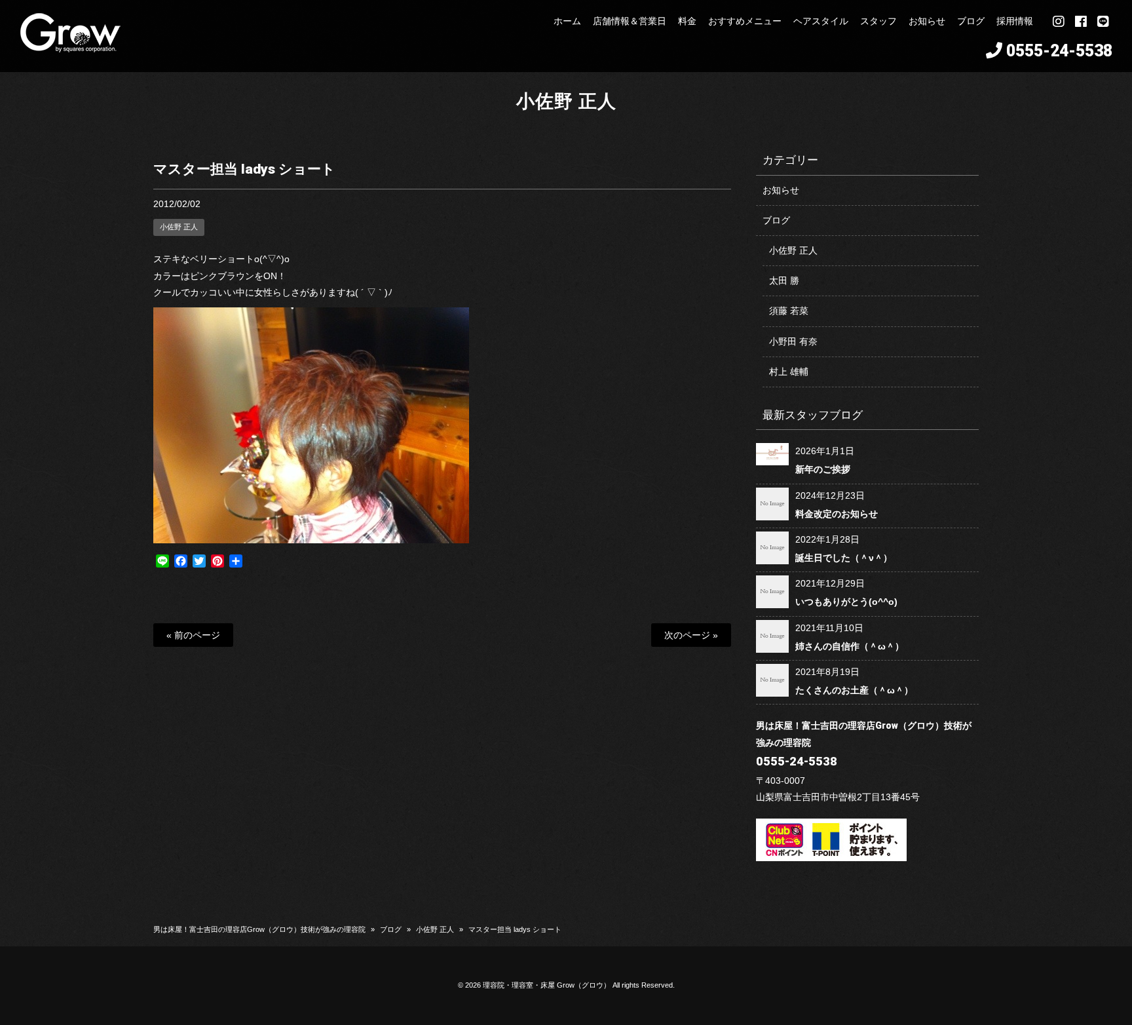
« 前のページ (193, 635)
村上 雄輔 (788, 371)
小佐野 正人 (566, 101)
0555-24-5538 (1059, 50)
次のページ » (691, 635)
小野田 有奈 (793, 341)
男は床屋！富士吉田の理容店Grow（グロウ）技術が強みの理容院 (259, 929)
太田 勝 (784, 280)
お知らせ (781, 190)
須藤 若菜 (788, 310)
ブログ (776, 220)
